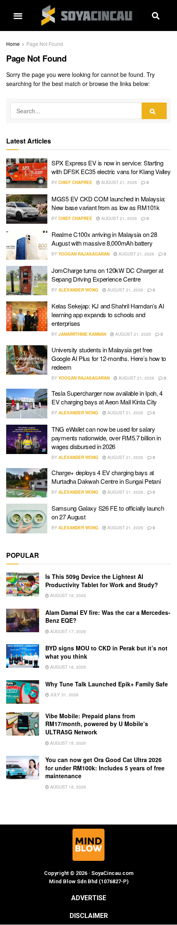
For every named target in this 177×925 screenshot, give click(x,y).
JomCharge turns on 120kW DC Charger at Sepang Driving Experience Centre (107, 274)
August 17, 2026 (67, 631)
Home (13, 43)
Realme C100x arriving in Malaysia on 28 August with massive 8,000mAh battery (104, 238)
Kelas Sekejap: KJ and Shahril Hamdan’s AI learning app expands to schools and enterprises (107, 314)
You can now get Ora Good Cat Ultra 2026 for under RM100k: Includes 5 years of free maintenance (105, 767)
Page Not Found (44, 43)
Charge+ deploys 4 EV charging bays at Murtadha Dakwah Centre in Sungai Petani (106, 476)
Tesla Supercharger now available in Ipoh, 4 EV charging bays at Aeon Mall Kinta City (107, 397)
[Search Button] (154, 111)
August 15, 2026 (67, 743)
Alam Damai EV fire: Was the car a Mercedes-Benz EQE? (107, 616)
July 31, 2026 (64, 695)
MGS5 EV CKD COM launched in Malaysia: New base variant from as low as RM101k (108, 203)
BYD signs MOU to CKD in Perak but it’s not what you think (106, 652)
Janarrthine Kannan (82, 334)
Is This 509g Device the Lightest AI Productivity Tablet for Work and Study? (101, 580)
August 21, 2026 (118, 182)
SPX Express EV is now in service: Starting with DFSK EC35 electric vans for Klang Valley (111, 167)
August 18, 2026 (67, 595)
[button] (17, 15)
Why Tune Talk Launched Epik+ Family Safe (106, 684)
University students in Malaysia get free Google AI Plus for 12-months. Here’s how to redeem (108, 358)
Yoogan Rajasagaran (83, 254)
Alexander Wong (78, 290)
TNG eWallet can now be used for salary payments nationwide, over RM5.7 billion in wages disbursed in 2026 (106, 438)
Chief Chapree (75, 182)
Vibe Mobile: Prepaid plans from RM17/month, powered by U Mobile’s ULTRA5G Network (96, 724)
